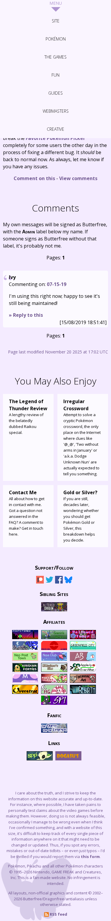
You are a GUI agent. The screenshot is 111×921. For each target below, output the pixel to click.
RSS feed (58, 914)
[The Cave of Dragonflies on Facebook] (59, 582)
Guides (55, 93)
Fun (55, 75)
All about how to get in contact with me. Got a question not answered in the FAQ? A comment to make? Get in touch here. (26, 513)
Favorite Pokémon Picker (55, 138)
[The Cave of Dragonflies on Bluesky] (68, 582)
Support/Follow (54, 567)
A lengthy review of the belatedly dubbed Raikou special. (28, 416)
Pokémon (56, 39)
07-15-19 (56, 284)
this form (90, 856)
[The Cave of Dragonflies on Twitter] (49, 582)
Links (54, 742)
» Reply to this (26, 315)
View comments (78, 178)
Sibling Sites (54, 593)
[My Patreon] (40, 582)
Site (55, 21)
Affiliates (54, 621)
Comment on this (34, 178)
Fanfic (54, 714)
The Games (55, 57)
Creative (55, 129)
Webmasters (56, 111)
